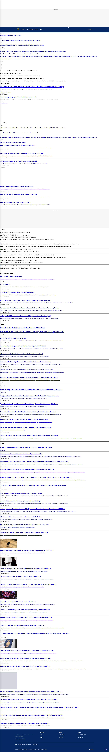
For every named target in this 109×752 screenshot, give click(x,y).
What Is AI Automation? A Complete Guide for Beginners (13, 59)
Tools (40, 29)
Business (19, 744)
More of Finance (3, 334)
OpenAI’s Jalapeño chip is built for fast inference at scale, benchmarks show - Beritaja (19, 54)
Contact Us (42, 735)
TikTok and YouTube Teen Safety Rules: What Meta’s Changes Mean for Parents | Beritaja (20, 40)
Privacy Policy (61, 734)
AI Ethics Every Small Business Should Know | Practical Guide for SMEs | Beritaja (32, 86)
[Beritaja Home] (77, 29)
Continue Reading (4, 103)
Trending (31, 29)
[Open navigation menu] (18, 29)
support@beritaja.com (81, 735)
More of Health (3, 450)
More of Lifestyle (3, 392)
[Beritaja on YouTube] (22, 739)
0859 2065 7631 (80, 737)
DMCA (60, 739)
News (23, 29)
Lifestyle (29, 744)
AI (36, 29)
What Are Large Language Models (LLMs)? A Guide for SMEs (18, 97)
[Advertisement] (55, 18)
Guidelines (42, 739)
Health (27, 744)
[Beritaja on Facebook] (24, 739)
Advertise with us (35, 744)
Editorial (41, 737)
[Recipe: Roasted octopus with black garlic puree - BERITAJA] (54, 595)
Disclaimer (61, 737)
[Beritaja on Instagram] (19, 739)
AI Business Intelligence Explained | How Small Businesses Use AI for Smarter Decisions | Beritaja (22, 45)
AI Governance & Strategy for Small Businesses (10, 35)
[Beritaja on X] (16, 739)
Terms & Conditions (62, 735)
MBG (26, 29)
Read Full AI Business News (6, 91)
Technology (23, 744)
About (41, 734)
